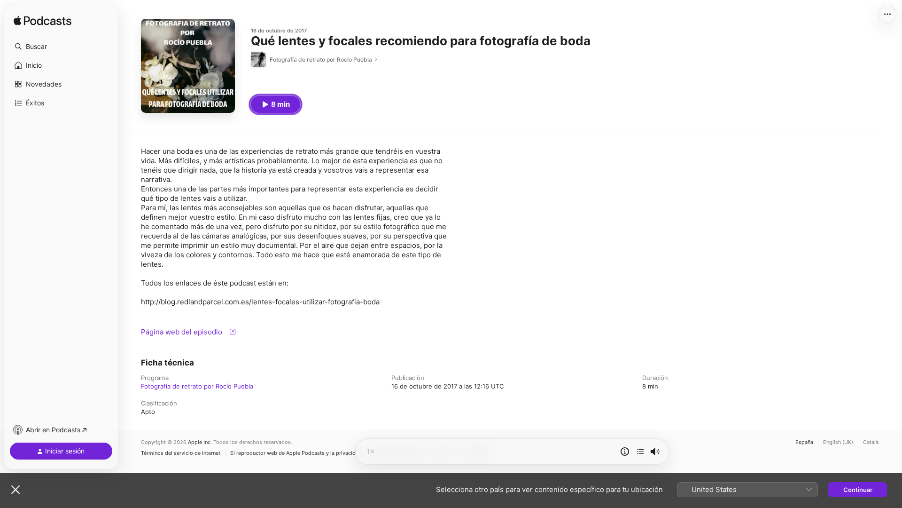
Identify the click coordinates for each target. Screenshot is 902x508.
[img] (42, 21)
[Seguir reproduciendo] (640, 451)
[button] (61, 47)
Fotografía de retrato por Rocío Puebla (197, 386)
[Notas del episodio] (624, 451)
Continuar (857, 489)
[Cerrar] (15, 489)
